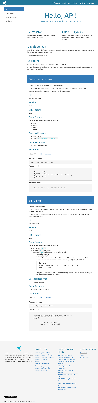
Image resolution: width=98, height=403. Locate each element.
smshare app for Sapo (41, 370)
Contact (82, 3)
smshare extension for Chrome (44, 357)
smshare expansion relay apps (44, 355)
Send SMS (9, 21)
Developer (83, 353)
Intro (7, 9)
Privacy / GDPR (84, 357)
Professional (56, 3)
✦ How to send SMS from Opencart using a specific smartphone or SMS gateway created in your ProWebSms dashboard (66, 360)
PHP (41, 154)
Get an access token (12, 17)
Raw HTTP (33, 154)
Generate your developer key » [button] (38, 55)
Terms (82, 355)
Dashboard (90, 3)
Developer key (10, 13)
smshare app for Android (42, 353)
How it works (66, 3)
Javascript (48, 154)
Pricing (75, 3)
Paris (33, 401)
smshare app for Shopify (42, 368)
